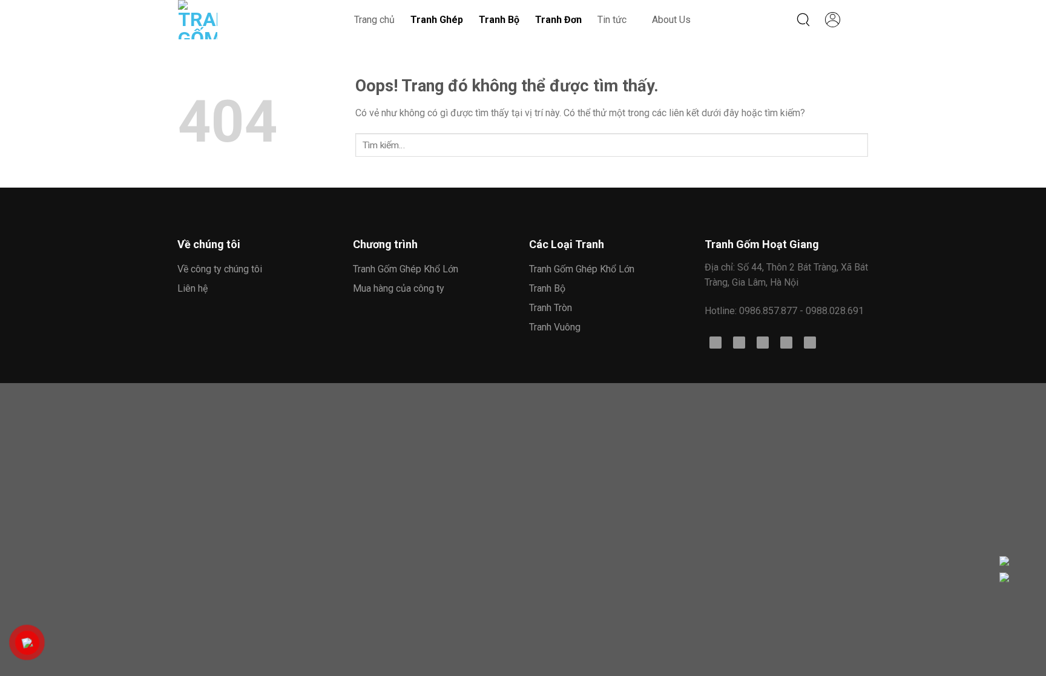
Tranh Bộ (547, 288)
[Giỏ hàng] (862, 20)
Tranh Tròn (550, 307)
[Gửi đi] (367, 143)
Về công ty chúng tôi (219, 269)
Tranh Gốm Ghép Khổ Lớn (405, 269)
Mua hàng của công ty (398, 288)
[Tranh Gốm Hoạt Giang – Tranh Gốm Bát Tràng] (215, 19)
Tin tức (612, 19)
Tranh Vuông (555, 327)
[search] (803, 19)
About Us (671, 19)
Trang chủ (374, 19)
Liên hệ (192, 288)
